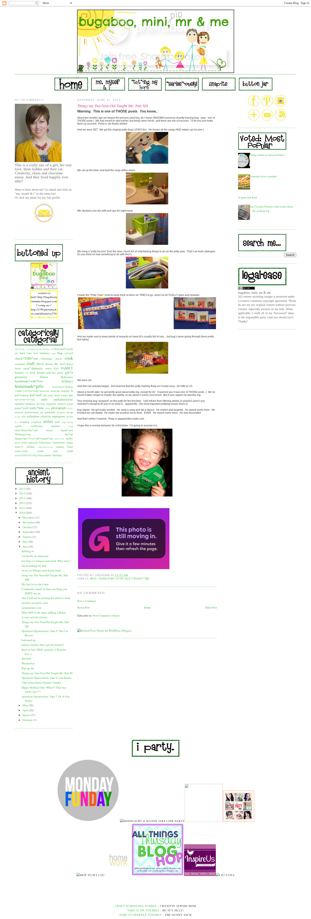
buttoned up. (29, 640)
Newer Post (83, 607)
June (26, 546)
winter (70, 446)
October (27, 527)
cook (69, 358)
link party (48, 395)
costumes (20, 364)
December (29, 517)
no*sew (40, 404)
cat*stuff (69, 353)
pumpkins (61, 412)
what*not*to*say (45, 446)
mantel (64, 395)
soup (64, 422)
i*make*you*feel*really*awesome (32, 390)
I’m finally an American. (35, 556)
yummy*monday (52, 455)
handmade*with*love (29, 381)
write (55, 451)
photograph (58, 408)
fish (27, 372)
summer (55, 426)
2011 (22, 508)
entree (48, 368)
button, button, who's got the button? (43, 645)
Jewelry (65, 391)
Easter (18, 368)
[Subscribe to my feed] (280, 120)
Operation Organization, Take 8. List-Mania (47, 678)
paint (70, 404)
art (16, 353)
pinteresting (32, 412)
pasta (47, 408)
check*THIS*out (26, 358)
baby (22, 353)
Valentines (59, 442)
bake (29, 353)
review (69, 416)
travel (17, 442)
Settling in (28, 551)
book (53, 353)
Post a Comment (86, 601)
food (32, 372)
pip (41, 412)
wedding (30, 446)
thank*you (67, 430)
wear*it (19, 447)
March (27, 715)
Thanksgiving (23, 434)
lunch (57, 395)
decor (40, 364)
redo (23, 416)
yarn (70, 451)
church (58, 358)
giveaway (21, 377)
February (28, 720)
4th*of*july (20, 349)
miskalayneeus (63, 399)
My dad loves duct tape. (35, 584)
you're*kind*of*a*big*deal (28, 455)
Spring (70, 422)
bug (59, 353)
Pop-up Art (28, 668)
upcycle (33, 442)
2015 (22, 489)
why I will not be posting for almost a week (46, 598)
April (26, 710)
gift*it (69, 372)
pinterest (19, 412)
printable (50, 412)
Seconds (26, 658)
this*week (59, 438)
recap (70, 412)
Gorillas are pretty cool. (35, 603)
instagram (55, 390)
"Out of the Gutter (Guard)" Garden (41, 683)
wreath (40, 451)
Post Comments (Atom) (106, 615)
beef (36, 353)
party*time (37, 408)
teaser (49, 430)
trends (24, 442)
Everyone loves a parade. (263, 176)
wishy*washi (21, 451)
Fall (56, 368)
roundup (24, 422)
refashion (33, 416)
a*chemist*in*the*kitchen (38, 349)
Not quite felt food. (246, 197)
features (19, 372)
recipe (17, 416)
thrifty (69, 438)
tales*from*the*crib (26, 430)
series (48, 421)
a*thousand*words (62, 349)
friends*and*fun (46, 372)
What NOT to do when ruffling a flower (44, 612)
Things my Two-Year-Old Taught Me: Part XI (47, 673)
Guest (44, 377)
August (27, 537)
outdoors (61, 403)
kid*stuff (35, 395)
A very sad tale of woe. (34, 617)
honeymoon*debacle (62, 386)
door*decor (66, 364)
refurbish (46, 416)
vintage (69, 442)
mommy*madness (25, 404)
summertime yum (31, 608)
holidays (67, 381)
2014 (22, 493)
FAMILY (67, 368)
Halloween (67, 377)
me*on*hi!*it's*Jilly (25, 399)
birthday (45, 353)
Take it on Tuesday (143, 910)
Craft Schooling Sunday (136, 906)
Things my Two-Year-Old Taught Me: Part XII (112, 105)
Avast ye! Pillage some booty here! (41, 570)
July (25, 541)
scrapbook (36, 422)
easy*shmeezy (33, 368)
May (26, 705)
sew (57, 422)
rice (16, 422)
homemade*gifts (29, 386)
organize (51, 404)
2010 (22, 512)
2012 (22, 503)
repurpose (58, 416)
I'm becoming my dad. (34, 566)
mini (44, 399)
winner (60, 447)
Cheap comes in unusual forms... (267, 155)
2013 (22, 498)
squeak (18, 426)
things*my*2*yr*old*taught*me (34, 438)
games (60, 372)
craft (31, 363)
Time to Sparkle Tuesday (141, 915)
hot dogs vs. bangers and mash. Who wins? (46, 561)
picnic (70, 408)
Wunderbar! (28, 663)
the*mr (69, 434)
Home (147, 607)
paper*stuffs (22, 408)
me (71, 395)
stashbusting (36, 426)
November (29, 522)
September (29, 532)
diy (56, 364)
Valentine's (45, 442)
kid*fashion (22, 395)
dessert (49, 364)
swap (70, 426)
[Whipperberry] (239, 821)
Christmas (46, 358)
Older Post (211, 607)
